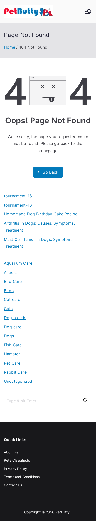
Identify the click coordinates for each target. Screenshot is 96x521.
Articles (11, 272)
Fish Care (13, 344)
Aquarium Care (18, 263)
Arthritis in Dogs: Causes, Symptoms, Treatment (39, 227)
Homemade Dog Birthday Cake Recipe (40, 213)
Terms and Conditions (22, 477)
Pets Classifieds (17, 460)
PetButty (62, 512)
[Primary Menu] (88, 12)
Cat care (12, 299)
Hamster (12, 353)
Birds (9, 290)
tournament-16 (18, 195)
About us (11, 452)
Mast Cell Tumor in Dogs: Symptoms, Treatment (39, 243)
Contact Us (13, 485)
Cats (8, 308)
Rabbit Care (15, 372)
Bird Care (13, 281)
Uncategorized (18, 381)
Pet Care (12, 363)
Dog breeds (15, 317)
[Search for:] (48, 401)
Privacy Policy (15, 469)
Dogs (9, 335)
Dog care (12, 326)
